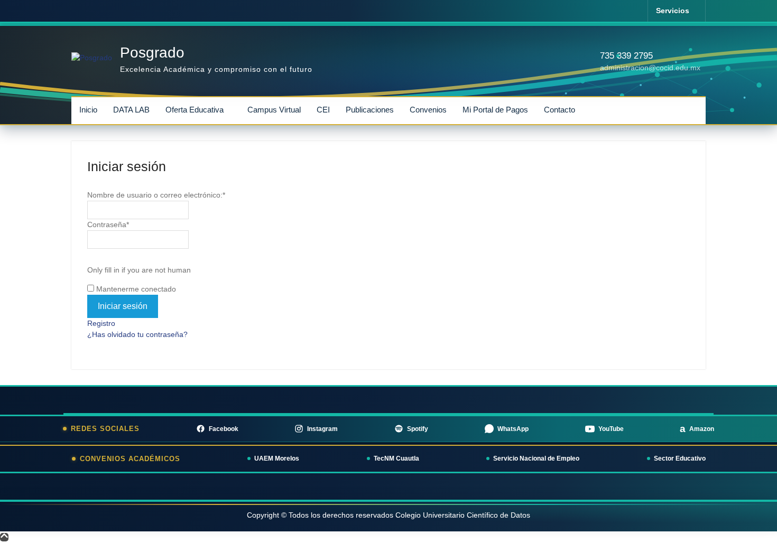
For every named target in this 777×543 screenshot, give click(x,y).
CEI (323, 109)
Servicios (672, 10)
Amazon (697, 429)
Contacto (559, 109)
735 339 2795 (626, 56)
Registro (101, 323)
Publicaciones (370, 109)
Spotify (417, 429)
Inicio (88, 109)
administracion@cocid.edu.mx (650, 67)
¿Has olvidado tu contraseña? (137, 334)
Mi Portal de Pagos (495, 109)
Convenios (428, 109)
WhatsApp (513, 429)
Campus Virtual (274, 109)
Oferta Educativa (194, 109)
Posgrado (152, 52)
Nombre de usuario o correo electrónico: (156, 195)
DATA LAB (131, 109)
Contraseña (108, 224)
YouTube (611, 429)
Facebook (223, 429)
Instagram (322, 429)
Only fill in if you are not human (139, 270)
